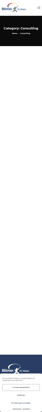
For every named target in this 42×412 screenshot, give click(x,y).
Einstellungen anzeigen (21, 403)
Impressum (26, 409)
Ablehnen (21, 395)
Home (14, 33)
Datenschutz (17, 409)
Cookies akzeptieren (21, 387)
